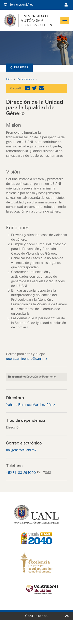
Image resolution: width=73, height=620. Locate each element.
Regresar (21, 67)
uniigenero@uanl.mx (21, 450)
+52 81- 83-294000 (21, 473)
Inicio (9, 79)
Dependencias (25, 79)
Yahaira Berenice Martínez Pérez (30, 405)
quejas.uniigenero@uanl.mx (26, 359)
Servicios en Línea (21, 4)
